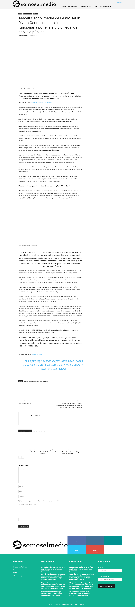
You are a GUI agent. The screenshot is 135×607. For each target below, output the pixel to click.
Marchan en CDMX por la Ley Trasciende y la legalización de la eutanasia (48, 451)
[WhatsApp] (33, 40)
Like (77, 536)
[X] (24, 40)
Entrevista (35, 13)
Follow (95, 536)
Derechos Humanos (27, 13)
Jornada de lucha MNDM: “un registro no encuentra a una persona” (53, 569)
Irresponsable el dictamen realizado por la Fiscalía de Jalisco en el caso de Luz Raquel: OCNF (53, 365)
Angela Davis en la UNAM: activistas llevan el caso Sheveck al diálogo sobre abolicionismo (71, 451)
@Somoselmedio (47, 102)
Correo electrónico (104, 576)
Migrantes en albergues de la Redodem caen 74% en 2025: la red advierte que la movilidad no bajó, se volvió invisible (53, 585)
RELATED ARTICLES (25, 431)
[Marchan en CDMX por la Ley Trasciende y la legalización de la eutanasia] (50, 442)
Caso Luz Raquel (37, 355)
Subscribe (95, 545)
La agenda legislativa (24, 403)
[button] (117, 2)
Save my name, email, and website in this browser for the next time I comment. (44, 501)
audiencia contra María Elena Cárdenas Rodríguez (36, 381)
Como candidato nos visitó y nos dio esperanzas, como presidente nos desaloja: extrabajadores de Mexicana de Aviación (69, 405)
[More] (37, 40)
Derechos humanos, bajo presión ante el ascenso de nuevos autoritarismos (51, 593)
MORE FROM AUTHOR (39, 431)
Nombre (100, 568)
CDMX (20, 13)
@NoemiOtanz (36, 102)
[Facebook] (20, 40)
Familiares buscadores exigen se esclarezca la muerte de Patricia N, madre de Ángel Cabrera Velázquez (53, 577)
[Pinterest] (29, 40)
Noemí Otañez (23, 35)
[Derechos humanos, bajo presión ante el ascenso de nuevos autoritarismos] (28, 442)
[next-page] (22, 457)
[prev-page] (19, 457)
